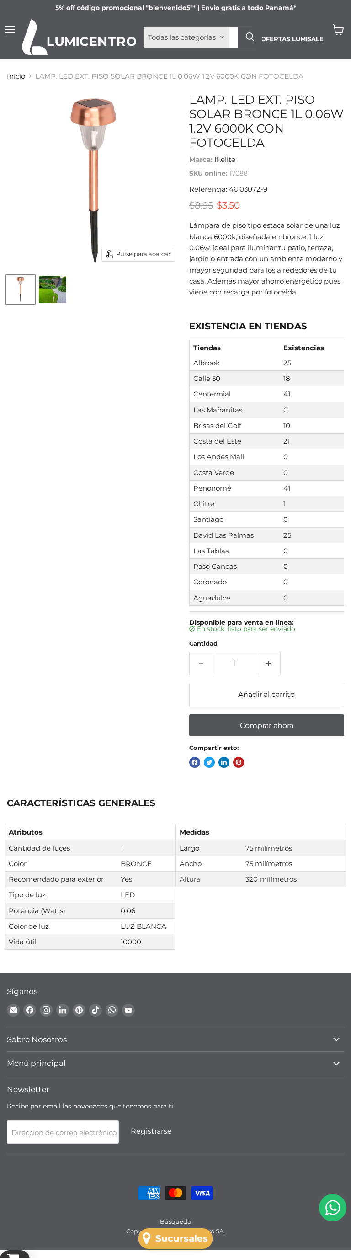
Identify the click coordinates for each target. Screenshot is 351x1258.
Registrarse (151, 1131)
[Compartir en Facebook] (194, 762)
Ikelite (224, 159)
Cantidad (203, 643)
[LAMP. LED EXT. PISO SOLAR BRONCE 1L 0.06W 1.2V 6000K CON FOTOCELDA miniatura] (20, 289)
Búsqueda (175, 1221)
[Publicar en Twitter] (209, 762)
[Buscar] (250, 37)
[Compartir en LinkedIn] (223, 762)
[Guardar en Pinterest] (238, 762)
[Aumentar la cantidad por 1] (269, 663)
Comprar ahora (266, 725)
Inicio (16, 76)
